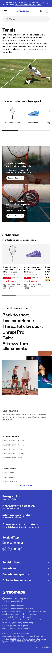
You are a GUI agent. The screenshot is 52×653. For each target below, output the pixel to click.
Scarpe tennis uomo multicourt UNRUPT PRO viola (33, 269)
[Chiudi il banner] (48, 3)
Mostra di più (26, 485)
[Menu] (5, 11)
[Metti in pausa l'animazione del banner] (44, 3)
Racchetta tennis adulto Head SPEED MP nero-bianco (11, 269)
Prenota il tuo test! (15, 178)
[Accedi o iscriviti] (41, 11)
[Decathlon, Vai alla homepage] (23, 11)
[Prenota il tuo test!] (26, 165)
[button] (21, 286)
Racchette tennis (12, 123)
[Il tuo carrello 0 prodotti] (47, 11)
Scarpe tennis (34, 123)
